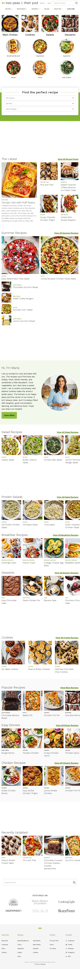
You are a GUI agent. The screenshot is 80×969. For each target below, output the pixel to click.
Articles (52, 935)
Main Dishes (21, 9)
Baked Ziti (27, 715)
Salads (46, 9)
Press (3, 948)
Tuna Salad (49, 524)
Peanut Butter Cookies (39, 669)
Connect (69, 935)
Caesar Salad (8, 460)
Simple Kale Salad (53, 460)
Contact (4, 952)
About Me (57, 9)
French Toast (29, 563)
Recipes (8, 9)
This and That (46, 185)
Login (49, 3)
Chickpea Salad (30, 524)
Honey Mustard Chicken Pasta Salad (58, 278)
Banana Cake (50, 600)
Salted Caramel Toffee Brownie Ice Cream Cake (68, 187)
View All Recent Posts (68, 159)
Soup (19, 956)
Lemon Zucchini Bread (24, 321)
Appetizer (21, 948)
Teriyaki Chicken (31, 753)
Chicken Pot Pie (52, 715)
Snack (20, 944)
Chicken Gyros (72, 753)
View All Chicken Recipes (66, 763)
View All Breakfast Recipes (65, 535)
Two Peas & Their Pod (20, 3)
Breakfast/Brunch (23, 940)
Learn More (9, 415)
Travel (51, 944)
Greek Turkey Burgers (23, 298)
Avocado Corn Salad (22, 310)
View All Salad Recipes (67, 432)
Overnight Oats (9, 563)
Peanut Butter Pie (31, 600)
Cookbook (5, 944)
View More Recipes (69, 688)
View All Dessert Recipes (66, 573)
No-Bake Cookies (10, 669)
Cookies (35, 952)
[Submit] (76, 3)
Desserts (35, 9)
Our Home (53, 948)
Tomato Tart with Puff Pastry (18, 202)
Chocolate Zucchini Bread (25, 287)
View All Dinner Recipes (67, 725)
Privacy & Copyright (40, 964)
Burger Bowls (8, 753)
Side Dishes (36, 940)
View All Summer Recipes (66, 233)
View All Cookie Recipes (67, 638)
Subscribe (71, 9)
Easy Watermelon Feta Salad (15, 278)
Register (42, 3)
